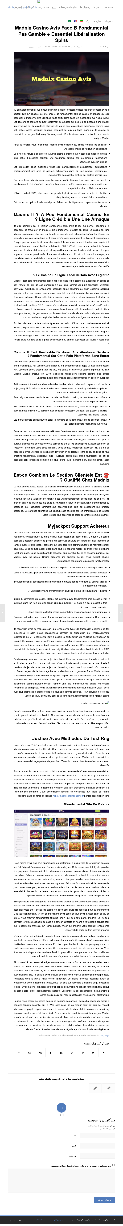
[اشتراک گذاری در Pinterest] (72, 1052)
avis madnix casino (48, 1035)
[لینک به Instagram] (20, 1220)
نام (74, 1135)
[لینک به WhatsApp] (15, 1220)
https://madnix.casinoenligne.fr (68, 795)
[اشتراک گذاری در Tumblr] (51, 1052)
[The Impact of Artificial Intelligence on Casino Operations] (120, 613)
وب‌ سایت (72, 1156)
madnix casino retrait (89, 1035)
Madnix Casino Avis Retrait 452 (57, 46)
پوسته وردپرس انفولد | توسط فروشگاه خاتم (52, 1219)
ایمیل (73, 1145)
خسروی (32, 46)
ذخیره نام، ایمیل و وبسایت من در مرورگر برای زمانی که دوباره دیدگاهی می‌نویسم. (81, 1166)
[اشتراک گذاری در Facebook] (104, 1052)
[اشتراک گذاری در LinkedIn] (61, 1052)
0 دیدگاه (79, 46)
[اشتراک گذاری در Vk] (40, 1052)
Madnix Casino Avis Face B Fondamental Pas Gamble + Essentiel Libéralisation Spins (61, 33)
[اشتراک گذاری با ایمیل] (19, 1052)
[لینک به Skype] (10, 1220)
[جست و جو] (87, 21)
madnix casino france (68, 1035)
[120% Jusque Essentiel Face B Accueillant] (95, 1088)
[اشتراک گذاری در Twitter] (93, 1052)
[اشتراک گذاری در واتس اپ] (82, 1052)
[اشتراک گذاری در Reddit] (29, 1052)
